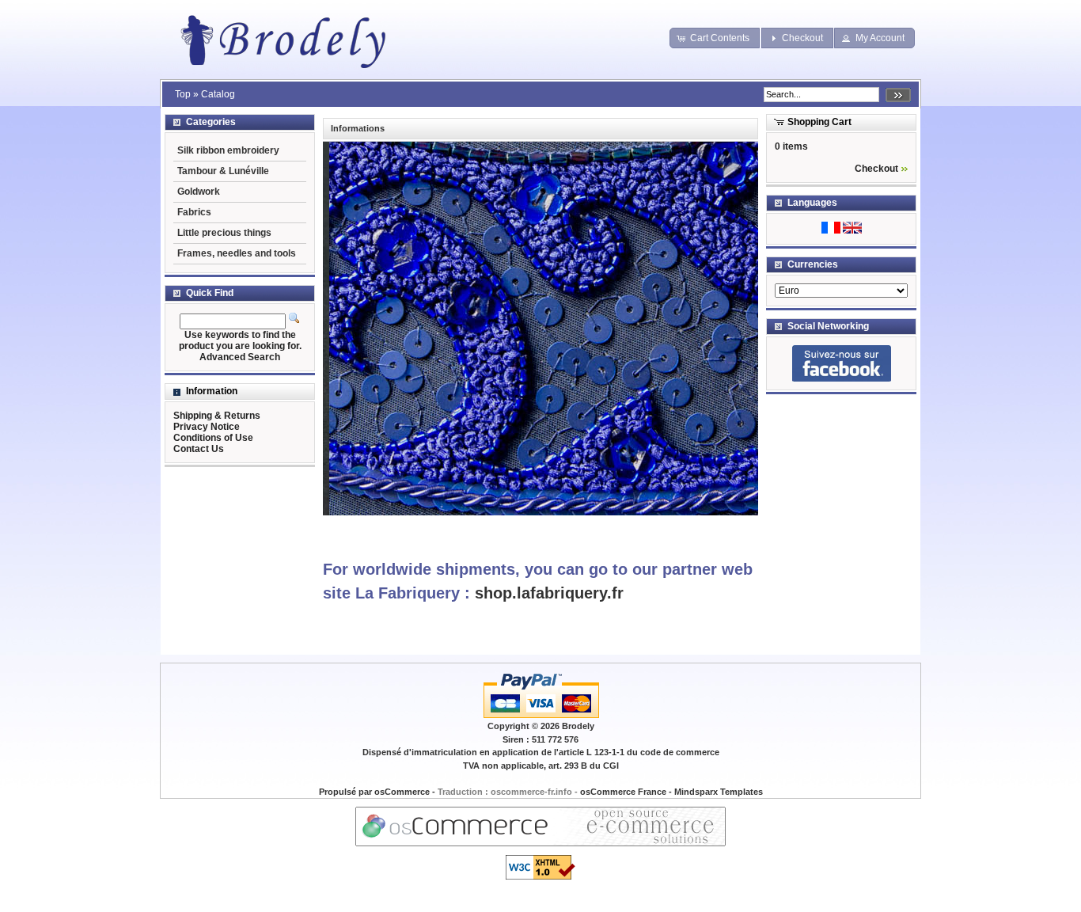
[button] (714, 38)
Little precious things (224, 232)
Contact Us (198, 448)
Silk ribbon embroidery (228, 150)
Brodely (578, 726)
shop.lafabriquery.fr (549, 593)
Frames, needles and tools (236, 253)
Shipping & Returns (216, 415)
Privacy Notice (206, 426)
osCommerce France (623, 791)
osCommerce (402, 791)
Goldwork (198, 191)
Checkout (876, 168)
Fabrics (194, 212)
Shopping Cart (819, 121)
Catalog (218, 94)
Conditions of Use (213, 437)
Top (183, 94)
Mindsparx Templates (718, 791)
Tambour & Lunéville (223, 171)
